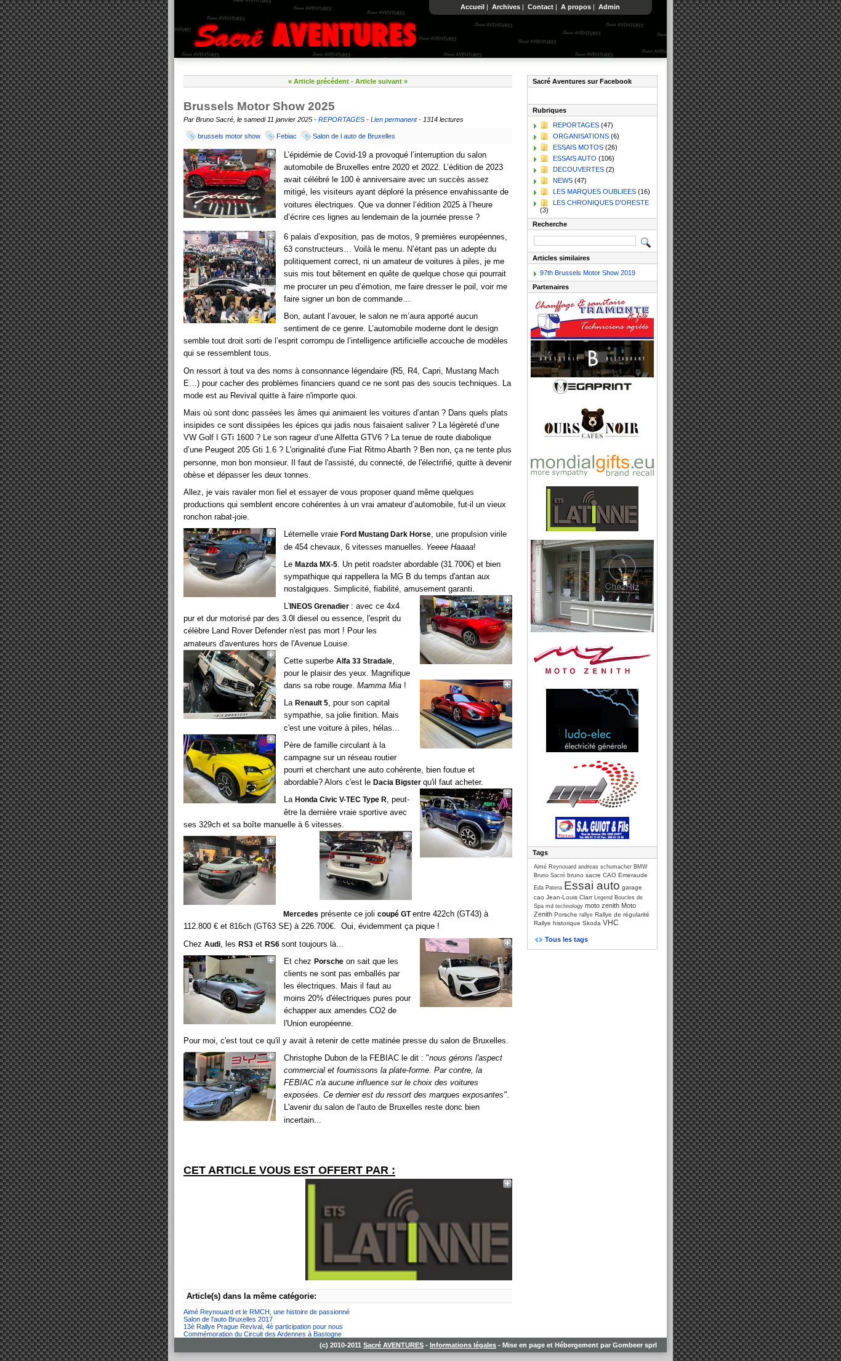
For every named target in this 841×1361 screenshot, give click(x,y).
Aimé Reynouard (555, 867)
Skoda (591, 923)
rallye (586, 915)
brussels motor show (229, 136)
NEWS (563, 180)
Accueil (472, 6)
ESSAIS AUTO (575, 158)
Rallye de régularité (622, 914)
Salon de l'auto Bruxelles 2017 (228, 1319)
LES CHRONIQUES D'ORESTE (601, 202)
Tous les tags (566, 939)
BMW (641, 867)
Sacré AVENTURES (393, 1345)
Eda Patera (548, 888)
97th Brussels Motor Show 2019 (587, 272)
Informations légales (463, 1345)
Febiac (286, 136)
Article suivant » (381, 81)
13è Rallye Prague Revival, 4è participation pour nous (263, 1326)
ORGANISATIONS (581, 136)
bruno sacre (584, 875)
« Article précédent (318, 81)
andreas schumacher (605, 867)
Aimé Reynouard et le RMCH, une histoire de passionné (266, 1311)
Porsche (565, 914)
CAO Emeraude (625, 875)
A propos (576, 6)
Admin (609, 6)
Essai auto (592, 885)
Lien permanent (394, 119)
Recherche (550, 224)
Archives (506, 6)
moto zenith (602, 905)
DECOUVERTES (578, 169)
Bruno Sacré (549, 875)
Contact (540, 6)
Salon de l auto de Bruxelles (354, 136)
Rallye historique (557, 923)
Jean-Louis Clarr (569, 897)
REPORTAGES (341, 119)
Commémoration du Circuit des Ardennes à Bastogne (262, 1334)
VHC (611, 922)
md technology (564, 906)
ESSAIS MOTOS (578, 147)
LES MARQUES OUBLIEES (594, 191)
